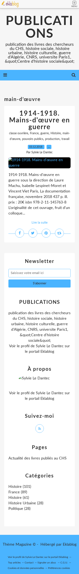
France (34, 133)
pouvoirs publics (32, 139)
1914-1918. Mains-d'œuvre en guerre (39, 120)
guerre (44, 133)
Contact (29, 562)
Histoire (56, 133)
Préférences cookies (59, 568)
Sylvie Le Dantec (50, 346)
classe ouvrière (18, 133)
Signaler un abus (46, 562)
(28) (25, 503)
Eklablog (69, 544)
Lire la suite (40, 222)
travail (65, 139)
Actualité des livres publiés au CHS (37, 458)
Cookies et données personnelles (26, 568)
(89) (17, 492)
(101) (19, 487)
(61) (18, 498)
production (52, 139)
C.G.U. (64, 562)
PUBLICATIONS (39, 27)
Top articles (14, 562)
